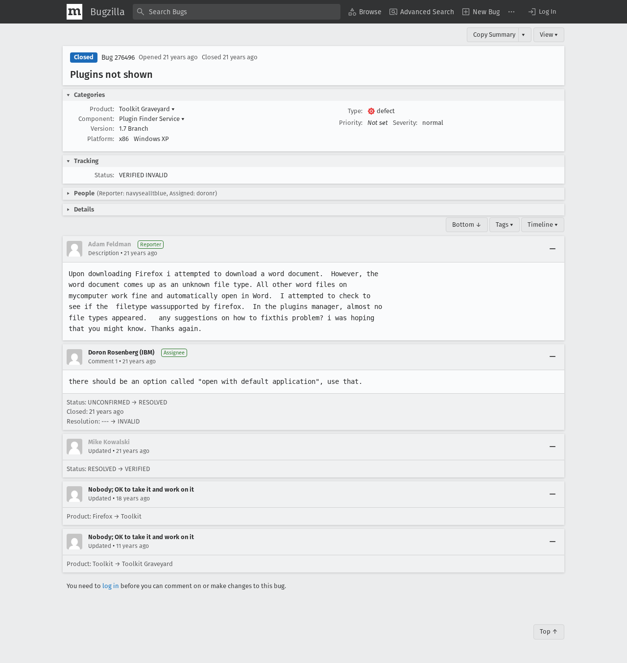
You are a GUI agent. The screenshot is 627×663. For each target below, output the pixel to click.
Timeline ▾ (543, 224)
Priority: (350, 122)
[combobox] (236, 12)
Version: (102, 128)
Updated (99, 451)
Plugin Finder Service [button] (152, 118)
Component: (96, 118)
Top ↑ (549, 631)
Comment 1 (103, 361)
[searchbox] (236, 12)
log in (110, 586)
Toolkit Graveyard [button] (147, 109)
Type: (355, 111)
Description (103, 253)
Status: (104, 175)
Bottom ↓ (467, 224)
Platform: (100, 138)
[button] (541, 12)
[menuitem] (365, 12)
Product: (102, 109)
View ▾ (549, 34)
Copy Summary (494, 34)
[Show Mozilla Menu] (74, 12)
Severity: (405, 122)
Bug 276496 (118, 57)
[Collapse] (552, 249)
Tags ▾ (504, 224)
